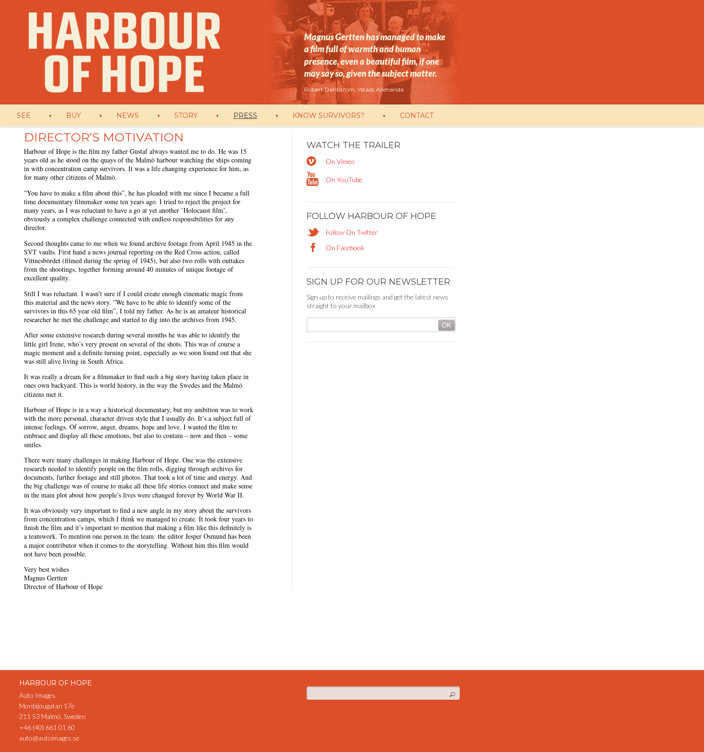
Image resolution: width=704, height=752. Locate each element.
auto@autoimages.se (49, 738)
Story (186, 115)
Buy (73, 115)
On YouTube (344, 179)
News (127, 115)
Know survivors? (328, 115)
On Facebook (345, 247)
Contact (416, 115)
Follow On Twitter (352, 232)
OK (446, 325)
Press (245, 115)
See (24, 115)
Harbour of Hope (124, 52)
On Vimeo (340, 161)
